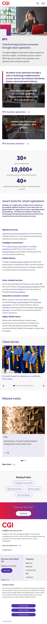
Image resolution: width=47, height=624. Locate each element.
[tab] (13, 386)
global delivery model (20, 262)
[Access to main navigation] (43, 3)
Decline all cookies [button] (23, 614)
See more (6, 464)
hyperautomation (9, 252)
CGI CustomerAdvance (17, 292)
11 (31, 385)
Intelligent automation (23, 483)
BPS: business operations (14, 112)
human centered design (20, 302)
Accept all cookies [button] (23, 606)
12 (33, 385)
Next (44, 386)
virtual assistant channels (29, 286)
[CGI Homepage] (5, 3)
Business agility (34, 489)
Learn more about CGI (9, 545)
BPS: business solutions (13, 143)
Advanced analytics (14, 489)
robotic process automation (17, 246)
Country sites (31, 570)
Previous (3, 386)
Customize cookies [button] (23, 610)
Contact (23, 513)
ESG (27, 573)
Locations (29, 577)
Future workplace (23, 495)
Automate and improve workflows (15, 233)
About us (29, 563)
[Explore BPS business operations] (23, 96)
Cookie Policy (7, 621)
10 (29, 385)
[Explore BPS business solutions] (23, 127)
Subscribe (6, 570)
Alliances (29, 566)
